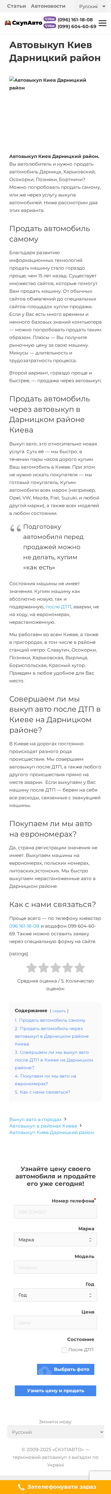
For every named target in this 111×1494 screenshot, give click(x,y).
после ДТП (58, 607)
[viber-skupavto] (49, 19)
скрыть (59, 1010)
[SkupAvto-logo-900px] (23, 23)
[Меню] (102, 23)
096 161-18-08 (24, 926)
